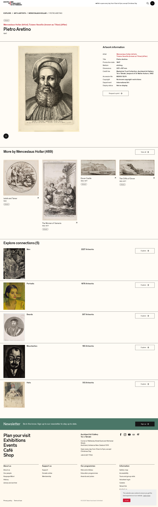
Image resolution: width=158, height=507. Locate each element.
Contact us (123, 489)
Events (10, 445)
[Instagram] (125, 434)
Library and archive (10, 483)
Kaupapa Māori (8, 476)
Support (45, 470)
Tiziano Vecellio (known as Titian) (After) (48, 24)
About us (6, 470)
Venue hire (123, 486)
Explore (143, 251)
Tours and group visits (127, 476)
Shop (8, 455)
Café (8, 450)
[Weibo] (138, 434)
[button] (21, 195)
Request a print (114, 93)
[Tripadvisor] (133, 434)
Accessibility (123, 473)
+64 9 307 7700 (87, 455)
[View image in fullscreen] (6, 136)
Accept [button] (127, 500)
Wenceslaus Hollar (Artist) (15, 24)
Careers (122, 483)
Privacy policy (7, 501)
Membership (46, 476)
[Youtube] (129, 434)
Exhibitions (14, 440)
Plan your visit (16, 435)
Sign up (143, 424)
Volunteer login (124, 479)
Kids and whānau (87, 470)
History (6, 479)
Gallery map (123, 470)
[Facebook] (120, 434)
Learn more (146, 496)
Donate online (47, 473)
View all (143, 152)
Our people (7, 473)
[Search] (148, 3)
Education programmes (89, 473)
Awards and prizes (87, 476)
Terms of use (18, 501)
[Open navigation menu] (152, 3)
